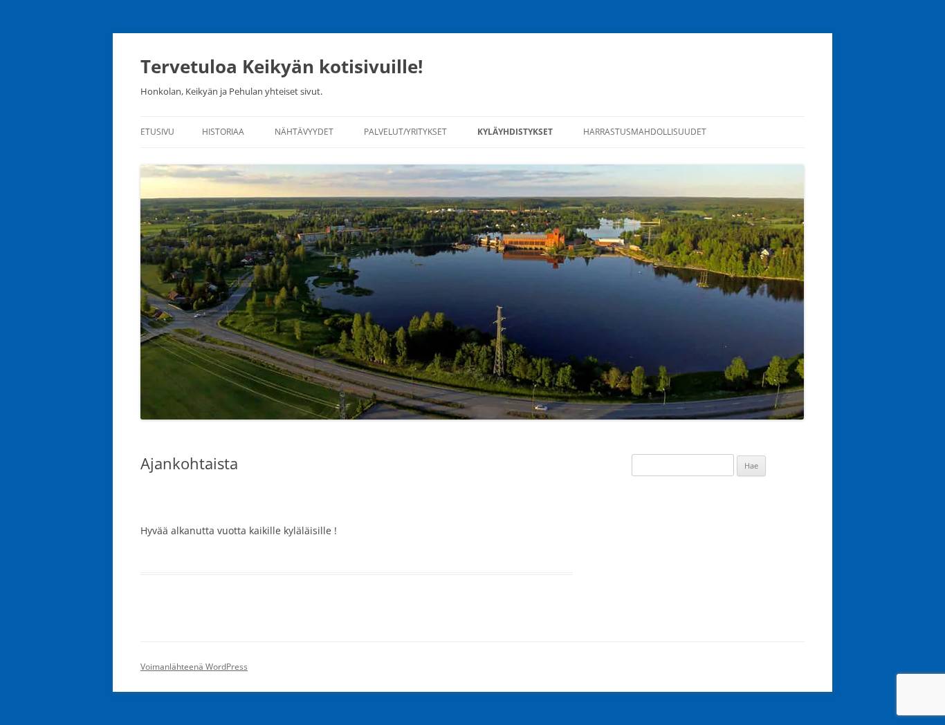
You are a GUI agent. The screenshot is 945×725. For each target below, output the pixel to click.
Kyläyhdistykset (515, 132)
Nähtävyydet (304, 132)
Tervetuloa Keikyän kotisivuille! (281, 66)
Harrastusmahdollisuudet (644, 132)
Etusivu (157, 132)
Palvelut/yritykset (405, 132)
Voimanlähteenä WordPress (194, 666)
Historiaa (223, 132)
